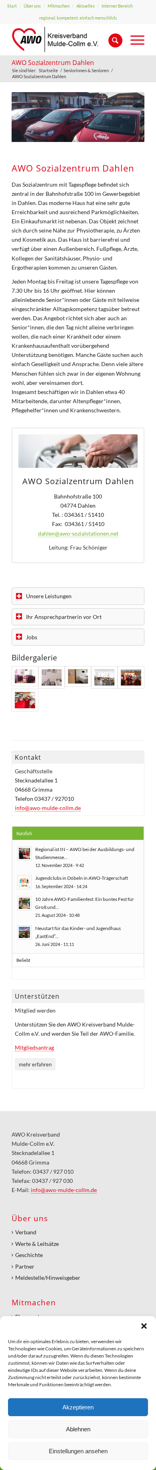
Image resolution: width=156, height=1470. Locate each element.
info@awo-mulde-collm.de (48, 807)
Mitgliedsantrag (34, 1047)
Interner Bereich (117, 5)
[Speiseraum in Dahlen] (51, 677)
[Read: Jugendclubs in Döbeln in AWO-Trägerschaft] (24, 882)
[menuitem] (12, 6)
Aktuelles (85, 5)
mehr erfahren (35, 1064)
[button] (144, 1326)
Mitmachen (59, 5)
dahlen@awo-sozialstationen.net (78, 533)
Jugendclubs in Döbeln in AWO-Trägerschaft (81, 878)
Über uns (32, 5)
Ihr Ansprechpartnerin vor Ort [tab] (64, 616)
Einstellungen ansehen (78, 1451)
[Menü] (133, 39)
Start (12, 5)
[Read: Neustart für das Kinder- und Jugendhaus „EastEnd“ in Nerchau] (24, 932)
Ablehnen (78, 1429)
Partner (24, 1266)
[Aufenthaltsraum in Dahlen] (25, 677)
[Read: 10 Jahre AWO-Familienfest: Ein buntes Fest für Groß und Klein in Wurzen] (24, 903)
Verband (25, 1232)
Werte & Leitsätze (37, 1243)
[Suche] (111, 39)
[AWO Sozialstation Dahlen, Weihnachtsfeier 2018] (131, 677)
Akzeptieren (78, 1407)
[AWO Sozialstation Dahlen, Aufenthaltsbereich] (104, 677)
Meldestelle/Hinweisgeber (47, 1277)
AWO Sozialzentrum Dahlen (53, 62)
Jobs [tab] (31, 637)
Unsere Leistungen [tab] (49, 596)
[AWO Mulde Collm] (65, 39)
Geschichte (29, 1254)
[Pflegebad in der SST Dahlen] (78, 677)
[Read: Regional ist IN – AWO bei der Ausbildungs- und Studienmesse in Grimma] (24, 853)
